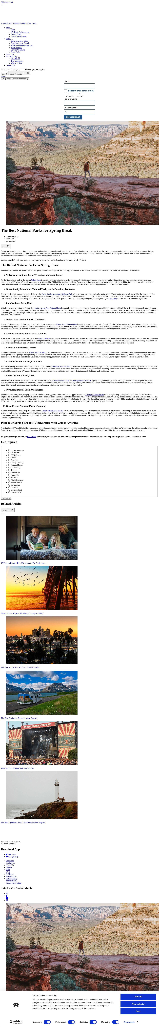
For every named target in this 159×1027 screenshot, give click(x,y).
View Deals (31, 23)
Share (6, 246)
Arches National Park (60, 380)
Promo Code (70, 99)
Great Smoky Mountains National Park (57, 294)
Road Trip (15, 475)
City (66, 81)
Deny (138, 1011)
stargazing (113, 298)
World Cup (15, 472)
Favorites (14, 460)
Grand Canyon (44, 338)
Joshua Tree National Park (66, 324)
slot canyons (40, 308)
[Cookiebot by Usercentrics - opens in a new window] (16, 1022)
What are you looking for (34, 70)
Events (13, 458)
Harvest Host (16, 492)
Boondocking (16, 490)
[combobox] (79, 85)
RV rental (31, 437)
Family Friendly (17, 463)
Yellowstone (36, 280)
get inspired (15, 485)
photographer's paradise (82, 380)
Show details (129, 1022)
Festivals (14, 477)
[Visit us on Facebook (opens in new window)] (6, 896)
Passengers (70, 107)
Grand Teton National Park (52, 411)
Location (14, 487)
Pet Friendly (15, 468)
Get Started (6, 498)
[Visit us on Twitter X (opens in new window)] (7, 900)
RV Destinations (17, 450)
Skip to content (7, 2)
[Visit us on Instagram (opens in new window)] (7, 893)
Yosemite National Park (61, 366)
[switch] (71, 1022)
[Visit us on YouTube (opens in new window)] (7, 898)
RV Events (15, 453)
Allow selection (138, 1004)
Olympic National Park (94, 394)
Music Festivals (17, 480)
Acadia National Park (37, 352)
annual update (16, 482)
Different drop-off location (81, 91)
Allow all (138, 997)
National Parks (16, 465)
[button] (11, 28)
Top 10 (14, 470)
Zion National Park (53, 308)
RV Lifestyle (16, 455)
